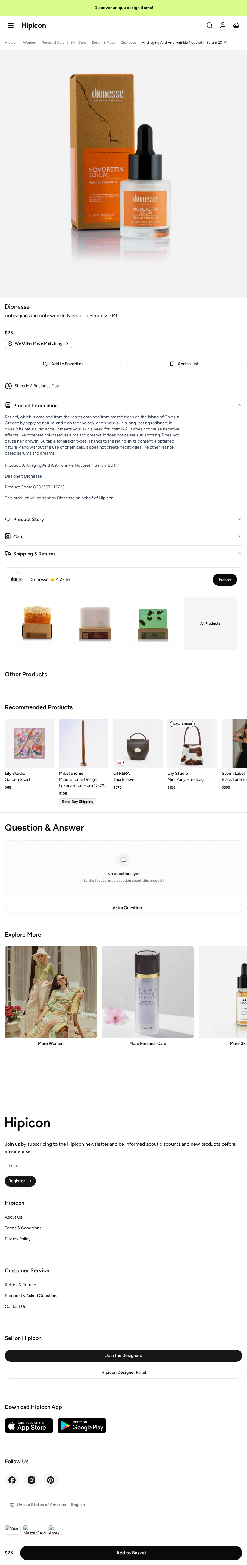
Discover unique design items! (123, 7)
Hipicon (11, 42)
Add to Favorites (67, 363)
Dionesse (128, 42)
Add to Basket (131, 1553)
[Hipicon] (34, 26)
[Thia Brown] (138, 743)
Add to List (188, 363)
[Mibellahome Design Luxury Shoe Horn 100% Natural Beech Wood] (83, 743)
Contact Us (15, 1306)
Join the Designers (123, 1355)
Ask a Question (127, 907)
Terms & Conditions (23, 1228)
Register (16, 1180)
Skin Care (78, 42)
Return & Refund (20, 1284)
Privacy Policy (17, 1238)
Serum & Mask (103, 42)
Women (29, 42)
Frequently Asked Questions (31, 1295)
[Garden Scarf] (29, 743)
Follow (225, 579)
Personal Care (53, 42)
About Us (13, 1217)
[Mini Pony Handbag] (192, 743)
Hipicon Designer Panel (123, 1372)
